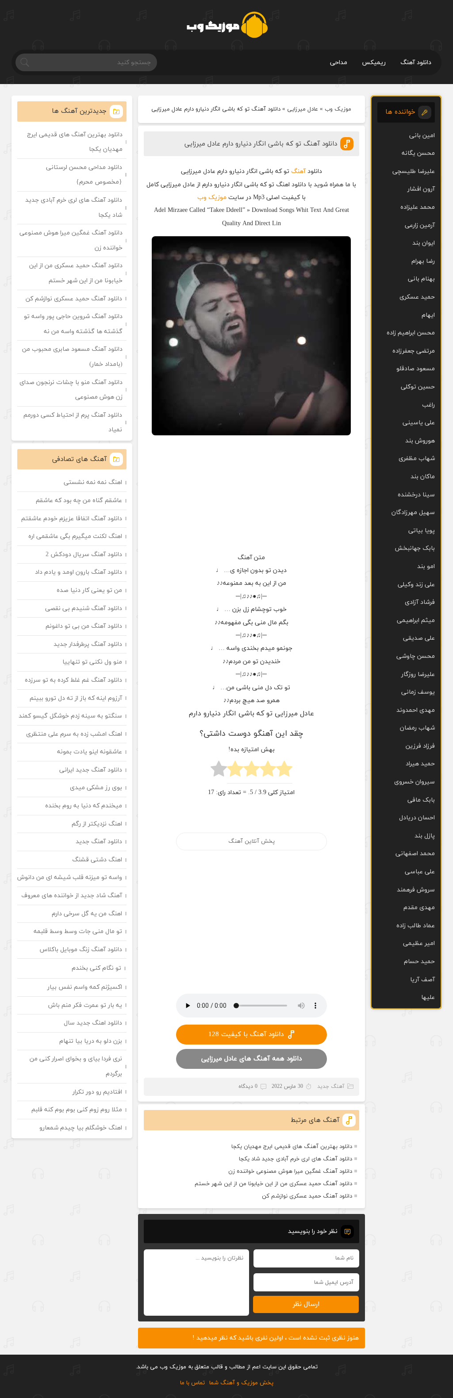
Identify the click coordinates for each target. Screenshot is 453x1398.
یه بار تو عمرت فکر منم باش (85, 1005)
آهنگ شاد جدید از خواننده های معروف (71, 895)
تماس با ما (192, 1383)
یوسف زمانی (418, 692)
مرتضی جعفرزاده (413, 351)
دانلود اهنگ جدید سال (93, 1023)
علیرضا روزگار (418, 674)
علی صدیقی (419, 638)
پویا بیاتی (421, 530)
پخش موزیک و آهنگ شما (241, 1383)
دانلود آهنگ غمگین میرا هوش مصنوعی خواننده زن (290, 1171)
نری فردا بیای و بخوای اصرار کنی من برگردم (76, 1066)
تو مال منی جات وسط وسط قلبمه (78, 931)
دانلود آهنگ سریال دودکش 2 (84, 554)
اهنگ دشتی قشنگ (97, 860)
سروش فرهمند (416, 890)
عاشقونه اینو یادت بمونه (89, 752)
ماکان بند (423, 476)
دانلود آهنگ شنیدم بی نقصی (83, 608)
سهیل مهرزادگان (413, 512)
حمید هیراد (420, 764)
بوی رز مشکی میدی (96, 787)
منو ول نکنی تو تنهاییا (92, 662)
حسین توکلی (418, 387)
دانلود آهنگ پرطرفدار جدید (88, 644)
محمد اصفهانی (415, 853)
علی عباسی (420, 872)
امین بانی (422, 135)
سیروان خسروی (414, 782)
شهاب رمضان (417, 728)
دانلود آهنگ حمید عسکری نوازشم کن (307, 1196)
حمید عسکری (417, 297)
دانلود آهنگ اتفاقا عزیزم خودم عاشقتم (71, 519)
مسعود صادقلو (415, 369)
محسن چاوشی (415, 656)
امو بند (426, 566)
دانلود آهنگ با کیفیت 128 (246, 1034)
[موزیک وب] (227, 25)
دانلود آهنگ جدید (99, 841)
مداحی (338, 62)
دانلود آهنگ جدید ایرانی (90, 770)
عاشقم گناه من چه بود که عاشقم (79, 500)
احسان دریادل (417, 818)
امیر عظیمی (419, 943)
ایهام (428, 315)
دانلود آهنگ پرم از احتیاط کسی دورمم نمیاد (72, 422)
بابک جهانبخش (415, 548)
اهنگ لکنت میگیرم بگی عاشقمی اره (75, 536)
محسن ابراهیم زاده (411, 333)
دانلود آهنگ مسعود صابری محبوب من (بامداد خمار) (72, 357)
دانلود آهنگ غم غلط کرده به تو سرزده (73, 680)
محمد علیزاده (417, 207)
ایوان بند (423, 243)
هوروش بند (420, 441)
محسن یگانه (418, 153)
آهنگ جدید (331, 1086)
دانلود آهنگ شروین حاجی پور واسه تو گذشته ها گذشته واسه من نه (73, 324)
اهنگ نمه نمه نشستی (93, 482)
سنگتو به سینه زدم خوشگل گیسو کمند (70, 716)
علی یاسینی (419, 423)
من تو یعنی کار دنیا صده (89, 590)
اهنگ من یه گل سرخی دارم (87, 914)
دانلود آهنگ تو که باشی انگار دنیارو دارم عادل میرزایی (260, 144)
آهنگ (298, 171)
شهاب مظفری (417, 458)
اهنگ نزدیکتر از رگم (97, 824)
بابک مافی (421, 800)
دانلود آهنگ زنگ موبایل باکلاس (81, 949)
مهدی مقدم (419, 907)
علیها (428, 997)
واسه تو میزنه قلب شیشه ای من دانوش (69, 877)
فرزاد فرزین (420, 746)
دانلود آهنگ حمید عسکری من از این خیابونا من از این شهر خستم (273, 1184)
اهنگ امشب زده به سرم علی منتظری (74, 734)
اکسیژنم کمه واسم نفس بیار (84, 987)
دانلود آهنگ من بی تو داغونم (84, 626)
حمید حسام (419, 961)
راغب (428, 405)
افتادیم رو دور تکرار (97, 1092)
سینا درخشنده (416, 495)
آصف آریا (422, 980)
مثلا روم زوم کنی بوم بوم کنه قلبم (76, 1110)
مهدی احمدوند (415, 710)
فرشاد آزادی (420, 602)
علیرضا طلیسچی (413, 171)
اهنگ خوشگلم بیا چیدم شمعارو (80, 1128)
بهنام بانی (421, 279)
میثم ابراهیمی (416, 620)
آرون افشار (421, 189)
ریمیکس (374, 62)
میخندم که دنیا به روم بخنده (83, 806)
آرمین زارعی (420, 225)
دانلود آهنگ (415, 62)
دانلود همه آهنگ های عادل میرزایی (251, 1059)
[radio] (284, 771)
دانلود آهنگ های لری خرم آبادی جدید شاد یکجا (295, 1159)
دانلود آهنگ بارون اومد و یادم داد (78, 572)
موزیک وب (338, 109)
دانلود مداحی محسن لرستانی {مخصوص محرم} (84, 175)
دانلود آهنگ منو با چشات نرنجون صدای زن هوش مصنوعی (71, 390)
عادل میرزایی (302, 109)
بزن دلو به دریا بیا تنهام (90, 1041)
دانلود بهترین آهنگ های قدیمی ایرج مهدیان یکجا (291, 1147)
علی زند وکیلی (416, 584)
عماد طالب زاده (415, 926)
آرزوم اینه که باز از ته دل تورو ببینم (76, 698)
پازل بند (425, 836)
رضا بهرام (423, 261)
